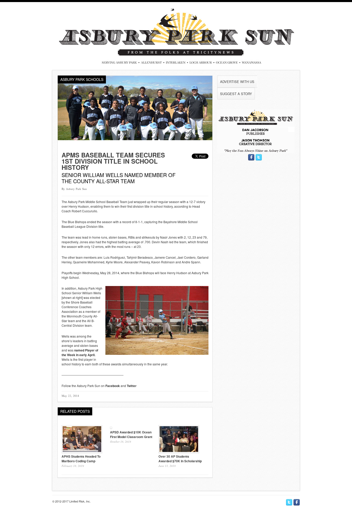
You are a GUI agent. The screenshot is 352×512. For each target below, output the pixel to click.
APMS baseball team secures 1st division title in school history (113, 161)
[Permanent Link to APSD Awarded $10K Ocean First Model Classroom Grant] (111, 427)
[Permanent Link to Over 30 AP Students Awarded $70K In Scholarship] (178, 451)
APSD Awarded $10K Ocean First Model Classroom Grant (131, 434)
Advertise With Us (237, 81)
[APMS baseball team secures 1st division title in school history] (135, 139)
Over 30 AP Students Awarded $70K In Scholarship (180, 458)
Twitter (132, 385)
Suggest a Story (236, 93)
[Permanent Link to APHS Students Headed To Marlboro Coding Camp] (82, 451)
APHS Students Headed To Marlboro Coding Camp (81, 458)
